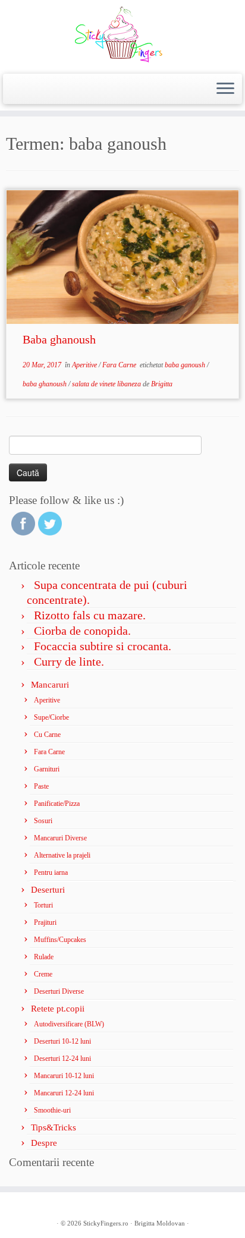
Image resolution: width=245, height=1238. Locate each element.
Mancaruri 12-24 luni (64, 1093)
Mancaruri (50, 684)
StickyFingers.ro (105, 1223)
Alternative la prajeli (62, 855)
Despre (44, 1143)
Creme (43, 974)
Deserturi (48, 889)
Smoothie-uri (52, 1110)
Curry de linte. (69, 661)
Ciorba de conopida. (82, 630)
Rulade (44, 957)
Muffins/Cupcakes (60, 939)
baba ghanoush (45, 384)
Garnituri (46, 769)
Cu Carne (47, 734)
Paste (41, 786)
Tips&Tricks (53, 1127)
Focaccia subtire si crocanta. (102, 646)
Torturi (43, 905)
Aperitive (85, 365)
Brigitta (161, 384)
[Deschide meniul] (225, 89)
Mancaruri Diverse (60, 838)
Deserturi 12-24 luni (62, 1058)
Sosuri (43, 821)
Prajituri (45, 922)
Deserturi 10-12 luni (62, 1041)
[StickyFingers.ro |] (122, 35)
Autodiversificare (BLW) (69, 1024)
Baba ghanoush (59, 339)
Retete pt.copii (57, 1008)
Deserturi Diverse (59, 991)
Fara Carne (120, 365)
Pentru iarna (51, 872)
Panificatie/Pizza (57, 803)
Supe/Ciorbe (51, 717)
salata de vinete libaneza (107, 384)
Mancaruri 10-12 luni (64, 1076)
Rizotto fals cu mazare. (90, 615)
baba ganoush (186, 365)
